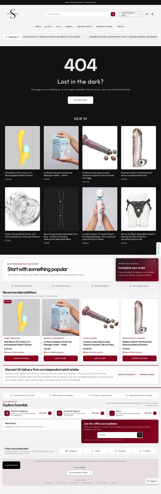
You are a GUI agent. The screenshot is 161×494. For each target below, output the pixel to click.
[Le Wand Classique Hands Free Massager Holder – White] (60, 317)
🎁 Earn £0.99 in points (54, 352)
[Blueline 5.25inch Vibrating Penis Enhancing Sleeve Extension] (139, 317)
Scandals (83, 480)
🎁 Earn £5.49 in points (93, 352)
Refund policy (49, 483)
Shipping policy (87, 483)
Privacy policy (61, 483)
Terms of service (74, 483)
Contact (8, 427)
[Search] (113, 14)
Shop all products (126, 375)
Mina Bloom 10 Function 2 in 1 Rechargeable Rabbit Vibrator (18, 343)
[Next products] (155, 294)
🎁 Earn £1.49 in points (132, 352)
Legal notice (114, 483)
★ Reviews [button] (158, 249)
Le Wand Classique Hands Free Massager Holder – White (58, 343)
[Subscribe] (139, 435)
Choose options (21, 358)
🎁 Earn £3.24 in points (14, 352)
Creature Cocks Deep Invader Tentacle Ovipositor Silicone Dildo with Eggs (98, 344)
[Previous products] (149, 294)
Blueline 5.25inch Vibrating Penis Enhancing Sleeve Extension (137, 343)
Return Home (80, 100)
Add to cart (60, 358)
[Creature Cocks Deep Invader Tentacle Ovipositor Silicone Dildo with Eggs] (100, 317)
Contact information (101, 483)
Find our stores (147, 375)
